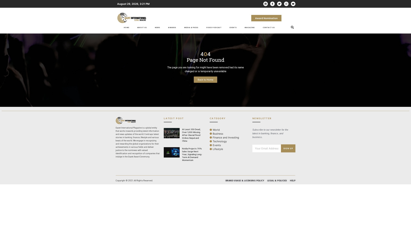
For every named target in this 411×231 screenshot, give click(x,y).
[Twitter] (279, 4)
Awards (172, 27)
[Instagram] (286, 4)
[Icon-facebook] (272, 4)
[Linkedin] (265, 4)
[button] (292, 27)
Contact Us (269, 27)
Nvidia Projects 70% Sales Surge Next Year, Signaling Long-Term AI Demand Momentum (192, 154)
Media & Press (191, 27)
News (157, 27)
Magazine (250, 27)
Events (233, 27)
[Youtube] (293, 4)
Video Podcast (214, 27)
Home (126, 27)
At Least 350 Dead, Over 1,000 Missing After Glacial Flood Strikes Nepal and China (191, 135)
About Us (142, 27)
